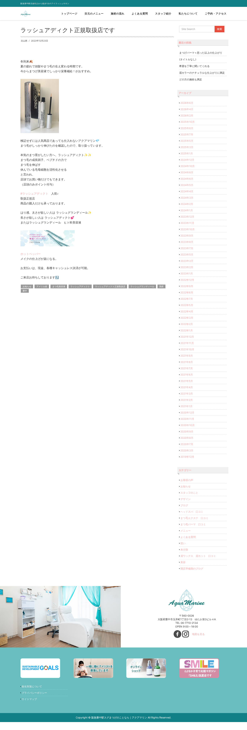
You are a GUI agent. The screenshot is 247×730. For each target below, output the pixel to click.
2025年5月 (186, 140)
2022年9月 (186, 286)
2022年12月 (187, 279)
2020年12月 (187, 412)
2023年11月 (187, 222)
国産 (161, 286)
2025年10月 (187, 121)
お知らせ (27, 286)
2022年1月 (186, 330)
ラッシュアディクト (80, 286)
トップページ (69, 13)
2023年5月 (186, 254)
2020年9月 (186, 431)
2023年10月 (187, 229)
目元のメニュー (94, 13)
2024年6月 (186, 178)
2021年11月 (187, 343)
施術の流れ (117, 13)
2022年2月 (186, 324)
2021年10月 (187, 349)
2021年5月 (186, 380)
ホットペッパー (30, 254)
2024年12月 (187, 159)
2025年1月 (186, 153)
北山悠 (24, 40)
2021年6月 (186, 374)
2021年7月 (186, 368)
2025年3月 (186, 147)
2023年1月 (186, 273)
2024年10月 (187, 166)
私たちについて (188, 13)
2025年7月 (186, 134)
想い (183, 543)
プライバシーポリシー (34, 692)
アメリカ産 (41, 286)
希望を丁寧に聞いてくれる (194, 66)
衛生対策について (32, 686)
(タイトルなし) (187, 59)
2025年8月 (186, 128)
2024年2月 (186, 203)
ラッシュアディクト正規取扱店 (110, 286)
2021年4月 (186, 387)
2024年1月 (186, 210)
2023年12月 (187, 216)
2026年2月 (186, 115)
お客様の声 (186, 480)
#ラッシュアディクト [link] (34, 193)
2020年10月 (187, 425)
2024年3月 (186, 197)
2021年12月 (187, 336)
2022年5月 (186, 305)
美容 (183, 562)
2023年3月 (186, 260)
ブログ (184, 505)
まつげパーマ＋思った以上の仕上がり (200, 52)
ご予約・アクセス (216, 13)
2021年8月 (186, 361)
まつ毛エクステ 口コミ (194, 517)
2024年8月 (186, 172)
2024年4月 (186, 191)
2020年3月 (186, 450)
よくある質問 (140, 13)
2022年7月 (186, 298)
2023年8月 (186, 241)
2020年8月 (186, 437)
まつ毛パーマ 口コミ (193, 524)
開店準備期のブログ (191, 568)
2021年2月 (186, 399)
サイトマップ (29, 699)
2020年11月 (187, 418)
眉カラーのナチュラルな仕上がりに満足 (202, 72)
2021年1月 (186, 406)
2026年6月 (186, 102)
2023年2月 (186, 267)
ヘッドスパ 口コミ (191, 511)
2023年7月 (186, 248)
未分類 (184, 549)
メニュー (185, 530)
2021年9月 (186, 355)
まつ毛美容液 (58, 286)
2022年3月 (186, 317)
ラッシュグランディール (142, 286)
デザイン (185, 499)
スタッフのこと (189, 492)
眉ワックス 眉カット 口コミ (198, 555)
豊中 (25, 290)
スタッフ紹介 (163, 13)
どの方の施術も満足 (190, 79)
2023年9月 (186, 235)
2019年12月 (187, 456)
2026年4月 (186, 109)
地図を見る (198, 634)
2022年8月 (186, 292)
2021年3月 (186, 393)
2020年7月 (186, 444)
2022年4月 (186, 311)
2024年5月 (186, 185)
